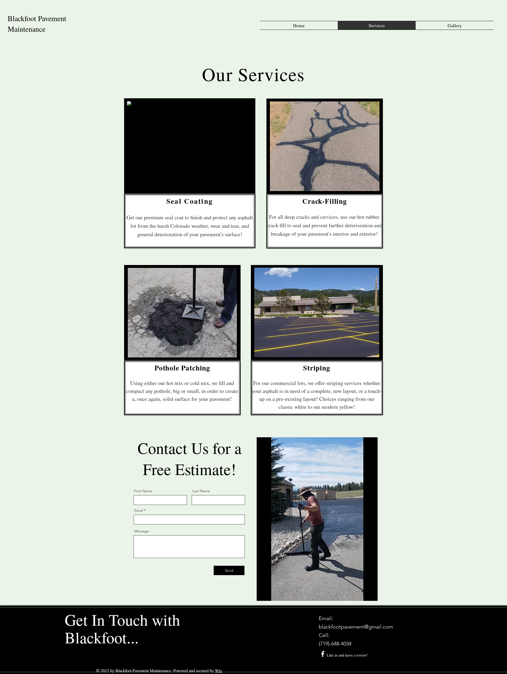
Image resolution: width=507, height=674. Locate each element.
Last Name (201, 491)
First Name (143, 491)
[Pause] (263, 593)
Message (141, 531)
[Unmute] (272, 593)
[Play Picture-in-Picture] (361, 593)
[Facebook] (323, 654)
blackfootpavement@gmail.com (356, 627)
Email (138, 510)
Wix (218, 670)
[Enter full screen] (370, 593)
